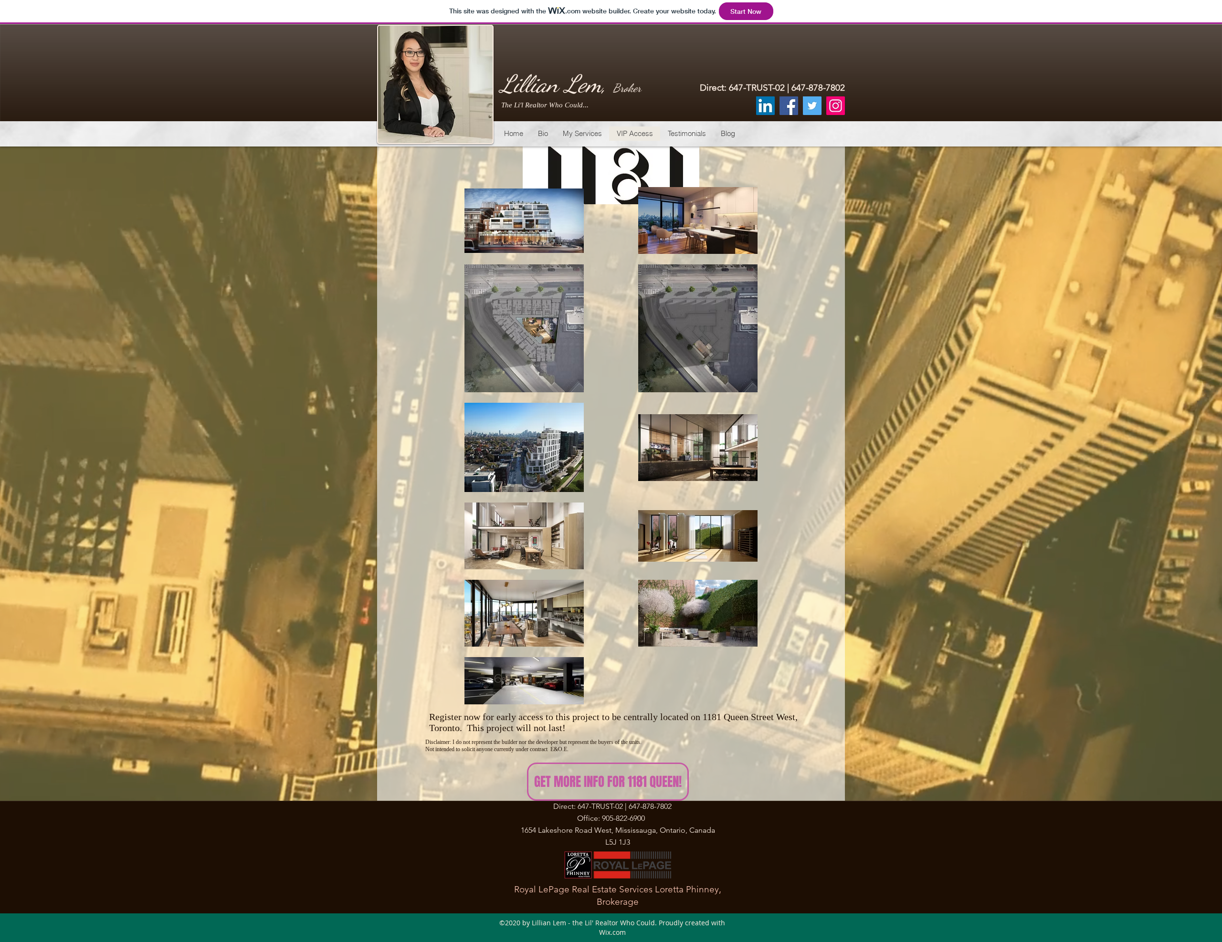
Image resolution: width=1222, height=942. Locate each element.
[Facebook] (789, 105)
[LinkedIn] (765, 105)
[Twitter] (812, 105)
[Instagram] (835, 105)
